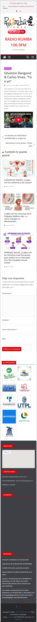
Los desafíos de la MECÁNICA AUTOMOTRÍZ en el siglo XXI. (16, 136)
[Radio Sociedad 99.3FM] (9, 388)
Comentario (7, 293)
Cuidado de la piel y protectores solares (15, 568)
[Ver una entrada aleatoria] (32, 57)
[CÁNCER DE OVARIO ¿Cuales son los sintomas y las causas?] (18, 161)
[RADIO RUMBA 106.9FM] (4, 57)
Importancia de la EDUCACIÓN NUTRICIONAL (17, 564)
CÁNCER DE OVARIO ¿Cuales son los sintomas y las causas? (18, 181)
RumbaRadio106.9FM (23, 85)
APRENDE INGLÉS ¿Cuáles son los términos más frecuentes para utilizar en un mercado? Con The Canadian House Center (18, 257)
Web (4, 339)
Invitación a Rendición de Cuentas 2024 (15, 560)
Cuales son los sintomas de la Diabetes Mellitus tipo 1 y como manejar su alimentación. (17, 217)
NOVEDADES (8, 68)
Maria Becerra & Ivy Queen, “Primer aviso (19, 144)
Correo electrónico (9, 329)
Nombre (6, 320)
